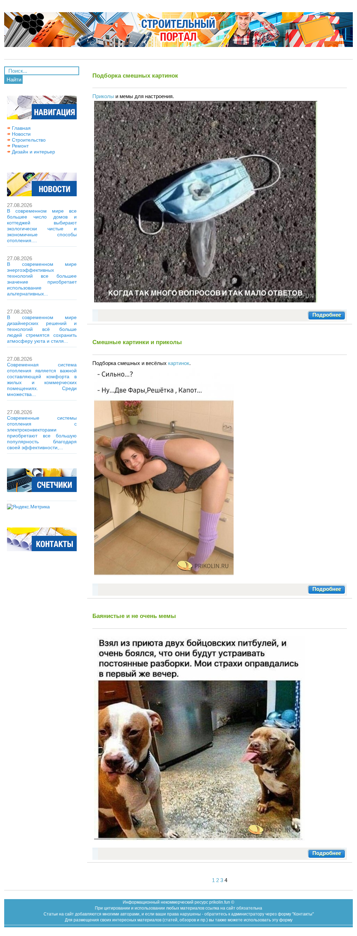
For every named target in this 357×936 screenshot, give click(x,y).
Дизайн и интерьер (32, 151)
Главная (20, 128)
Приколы (103, 96)
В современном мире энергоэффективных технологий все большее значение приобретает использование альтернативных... (42, 278)
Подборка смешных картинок (135, 75)
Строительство (28, 140)
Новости (20, 134)
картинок (178, 363)
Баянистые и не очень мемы (134, 616)
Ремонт (19, 146)
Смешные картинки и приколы (137, 342)
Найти (14, 79)
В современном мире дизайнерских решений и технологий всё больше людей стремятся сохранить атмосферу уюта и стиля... (42, 329)
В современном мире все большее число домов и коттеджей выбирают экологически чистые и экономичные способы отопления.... (42, 225)
